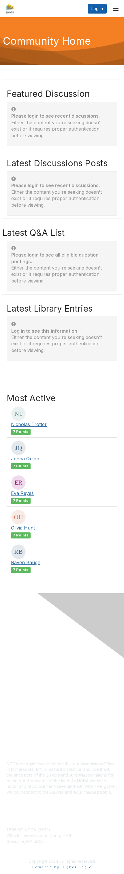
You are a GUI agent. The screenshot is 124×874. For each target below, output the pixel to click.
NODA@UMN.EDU (23, 846)
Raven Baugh (25, 562)
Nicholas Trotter (29, 424)
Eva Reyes (22, 493)
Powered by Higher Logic (62, 867)
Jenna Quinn (25, 459)
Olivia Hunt (23, 528)
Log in (97, 8)
